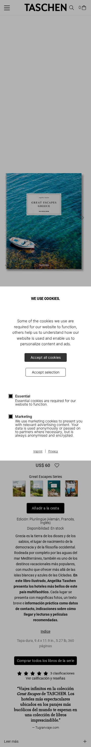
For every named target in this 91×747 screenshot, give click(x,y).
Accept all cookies (46, 357)
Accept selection (45, 372)
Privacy (53, 451)
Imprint (37, 451)
